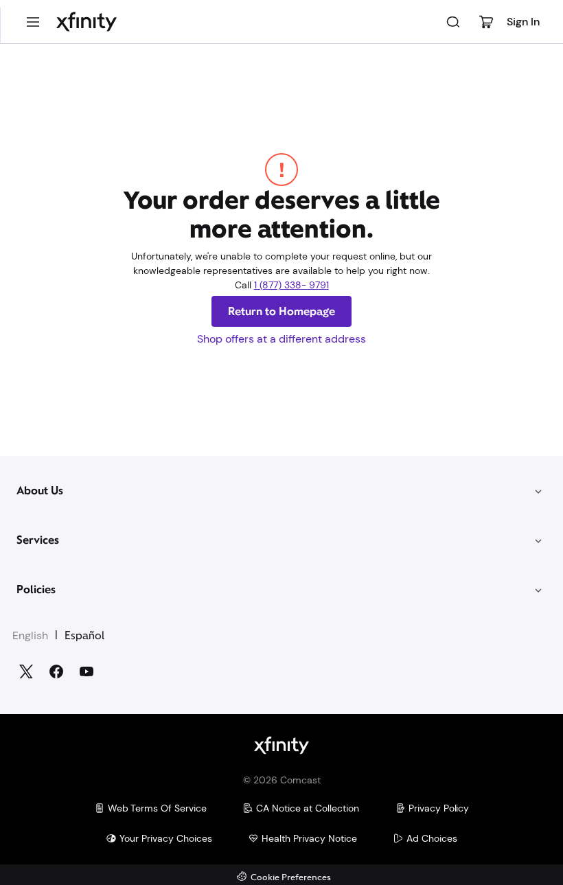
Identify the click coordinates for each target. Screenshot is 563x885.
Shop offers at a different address (281, 339)
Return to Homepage (281, 311)
